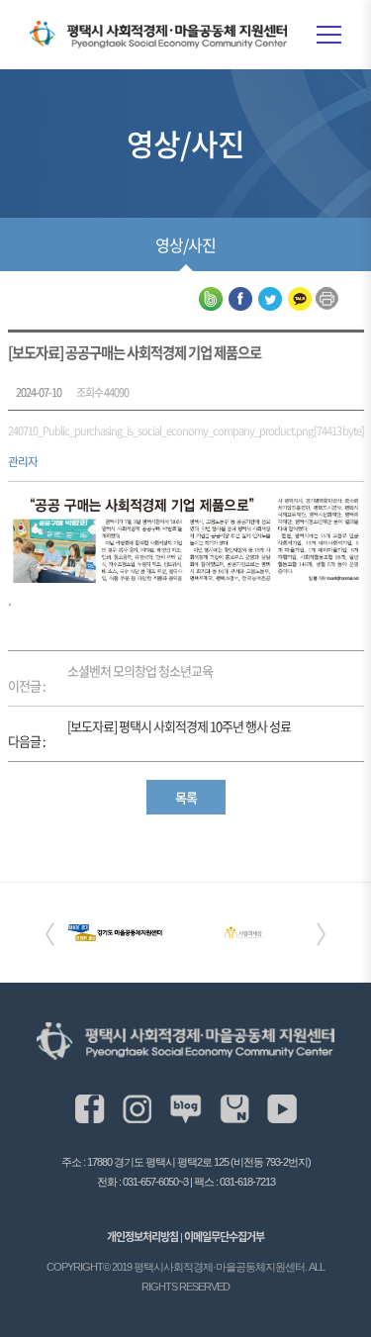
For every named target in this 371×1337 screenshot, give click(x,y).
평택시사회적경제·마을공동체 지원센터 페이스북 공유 (240, 299)
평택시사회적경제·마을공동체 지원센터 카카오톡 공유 (300, 299)
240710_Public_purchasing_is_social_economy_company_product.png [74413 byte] (186, 431)
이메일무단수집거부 (224, 1236)
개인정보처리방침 (142, 1236)
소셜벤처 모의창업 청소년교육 (140, 670)
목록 (186, 797)
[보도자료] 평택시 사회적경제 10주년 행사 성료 (179, 725)
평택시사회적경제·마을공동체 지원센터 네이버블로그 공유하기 (211, 299)
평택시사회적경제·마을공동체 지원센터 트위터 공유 (270, 299)
